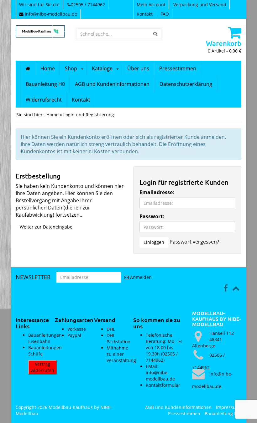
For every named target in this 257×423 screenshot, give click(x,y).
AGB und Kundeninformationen (112, 84)
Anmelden (140, 277)
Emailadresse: (156, 192)
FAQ (164, 14)
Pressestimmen (177, 68)
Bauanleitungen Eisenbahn (45, 338)
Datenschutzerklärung (186, 84)
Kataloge (102, 68)
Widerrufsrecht (44, 99)
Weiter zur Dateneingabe (46, 227)
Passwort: (151, 216)
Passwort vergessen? (194, 241)
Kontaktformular (163, 385)
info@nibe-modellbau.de (51, 14)
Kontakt (145, 14)
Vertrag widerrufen (42, 367)
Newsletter (33, 277)
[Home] (28, 68)
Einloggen (154, 242)
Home (47, 68)
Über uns (138, 68)
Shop (71, 68)
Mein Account (151, 5)
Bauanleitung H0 (45, 84)
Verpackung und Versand (199, 5)
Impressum (228, 407)
